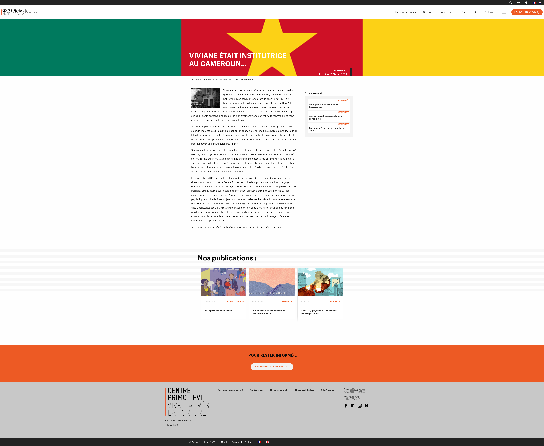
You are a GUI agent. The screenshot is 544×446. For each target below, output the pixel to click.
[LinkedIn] (353, 405)
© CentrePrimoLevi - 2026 (202, 442)
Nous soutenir (448, 12)
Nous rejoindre (470, 12)
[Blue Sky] (367, 405)
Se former (429, 12)
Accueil (195, 80)
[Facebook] (346, 405)
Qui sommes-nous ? (406, 12)
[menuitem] (534, 2)
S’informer (490, 12)
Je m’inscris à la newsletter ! (272, 366)
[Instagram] (360, 405)
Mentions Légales (230, 442)
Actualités (340, 70)
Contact (248, 442)
